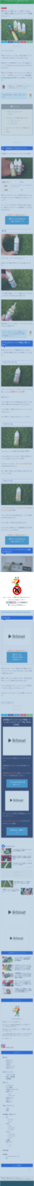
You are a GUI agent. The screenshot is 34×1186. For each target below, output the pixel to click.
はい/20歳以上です (11, 602)
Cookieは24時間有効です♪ (17, 605)
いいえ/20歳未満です (22, 602)
